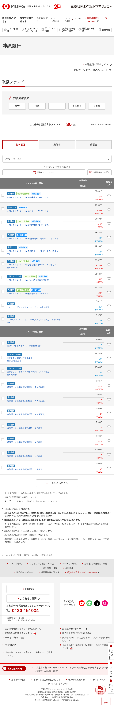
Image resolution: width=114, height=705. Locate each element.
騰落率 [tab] (57, 144)
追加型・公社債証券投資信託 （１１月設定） (26, 401)
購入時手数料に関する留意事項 (76, 633)
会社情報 (69, 568)
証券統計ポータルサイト (73, 629)
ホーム (5, 555)
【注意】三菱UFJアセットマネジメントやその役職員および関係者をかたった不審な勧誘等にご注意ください (72, 669)
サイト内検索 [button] (67, 19)
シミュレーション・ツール (41, 564)
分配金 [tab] (93, 144)
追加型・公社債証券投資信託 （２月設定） (25, 442)
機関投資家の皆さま (50, 572)
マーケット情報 (69, 564)
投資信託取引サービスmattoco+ (97, 19)
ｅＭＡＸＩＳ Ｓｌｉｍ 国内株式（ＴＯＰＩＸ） (28, 197)
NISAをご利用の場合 (14, 637)
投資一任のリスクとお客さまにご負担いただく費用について (29, 654)
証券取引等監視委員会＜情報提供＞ (21, 629)
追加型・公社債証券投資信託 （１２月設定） (26, 414)
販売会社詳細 (47, 555)
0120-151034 (25, 610)
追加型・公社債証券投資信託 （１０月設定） (26, 387)
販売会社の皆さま (24, 572)
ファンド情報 (16, 555)
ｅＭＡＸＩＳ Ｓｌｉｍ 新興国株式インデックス (28, 225)
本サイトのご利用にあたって (47, 680)
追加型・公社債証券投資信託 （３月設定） (25, 456)
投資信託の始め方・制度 (95, 564)
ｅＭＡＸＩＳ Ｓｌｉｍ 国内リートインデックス (28, 211)
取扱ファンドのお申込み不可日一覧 (93, 70)
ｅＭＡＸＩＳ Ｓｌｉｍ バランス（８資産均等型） (29, 280)
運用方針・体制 (50, 568)
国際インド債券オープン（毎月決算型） (24, 346)
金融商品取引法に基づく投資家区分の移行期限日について (86, 646)
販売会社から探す (31, 555)
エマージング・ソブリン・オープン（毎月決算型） (29, 307)
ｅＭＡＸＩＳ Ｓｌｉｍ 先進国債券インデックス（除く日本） (33, 238)
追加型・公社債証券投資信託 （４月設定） (25, 469)
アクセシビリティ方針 (58, 684)
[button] (100, 690)
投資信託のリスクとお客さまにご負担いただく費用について (86, 639)
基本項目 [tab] (20, 144)
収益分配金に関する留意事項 (18, 633)
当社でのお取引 (18, 680)
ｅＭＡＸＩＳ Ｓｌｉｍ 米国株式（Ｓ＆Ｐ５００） (29, 293)
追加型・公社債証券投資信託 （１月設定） (25, 428)
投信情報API (10, 645)
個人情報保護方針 (76, 680)
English (78, 18)
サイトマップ (99, 680)
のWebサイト (97, 64)
